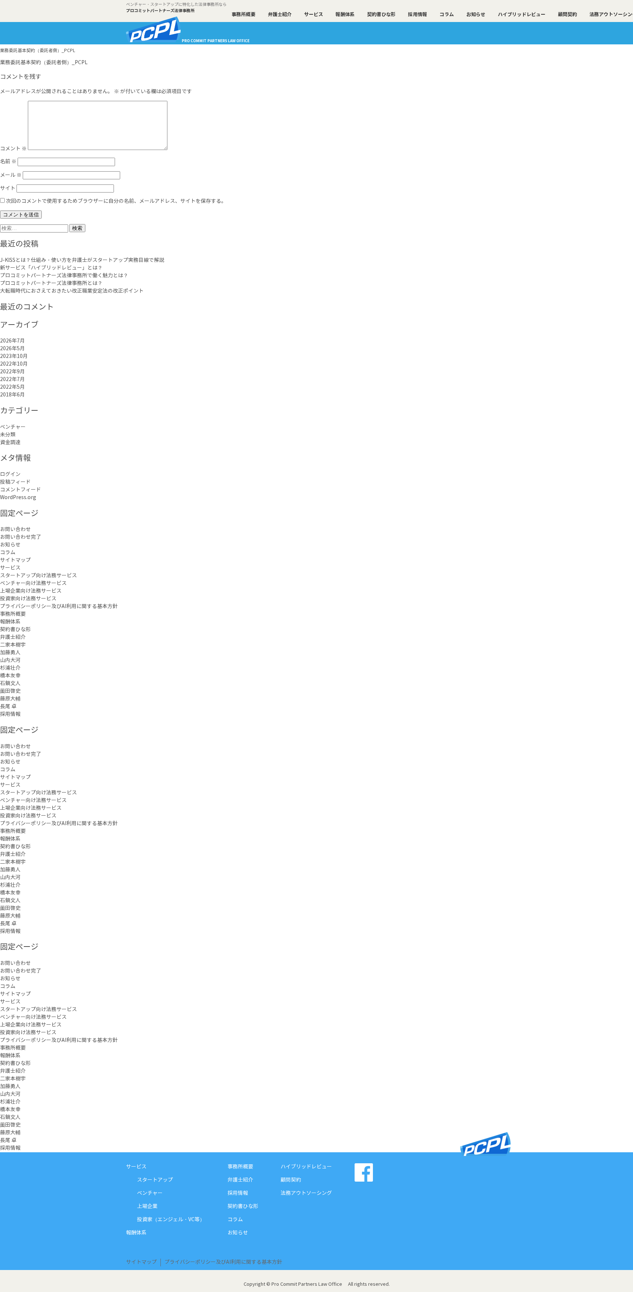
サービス (313, 15)
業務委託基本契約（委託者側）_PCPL (44, 63)
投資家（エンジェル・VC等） (171, 1220)
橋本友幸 (10, 676)
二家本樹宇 (13, 645)
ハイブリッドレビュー (521, 15)
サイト (7, 188)
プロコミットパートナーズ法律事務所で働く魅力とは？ (64, 276)
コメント (13, 148)
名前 (8, 162)
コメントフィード (20, 490)
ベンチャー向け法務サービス (33, 583)
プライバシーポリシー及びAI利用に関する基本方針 (59, 607)
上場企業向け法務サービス (31, 591)
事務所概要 (243, 15)
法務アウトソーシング (306, 1193)
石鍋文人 (10, 684)
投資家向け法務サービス (28, 599)
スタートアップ (155, 1180)
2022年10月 (14, 364)
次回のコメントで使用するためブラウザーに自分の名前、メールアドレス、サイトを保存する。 (116, 201)
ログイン (10, 474)
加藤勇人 (10, 653)
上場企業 (147, 1206)
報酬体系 (345, 15)
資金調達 (10, 443)
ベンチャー (13, 427)
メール (11, 175)
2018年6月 (12, 395)
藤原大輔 (10, 699)
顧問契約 (567, 15)
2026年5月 (12, 349)
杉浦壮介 (10, 668)
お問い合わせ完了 (20, 537)
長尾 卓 (8, 707)
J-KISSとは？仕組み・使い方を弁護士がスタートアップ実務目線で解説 (82, 260)
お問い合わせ (15, 529)
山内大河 (10, 660)
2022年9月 (12, 372)
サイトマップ (15, 560)
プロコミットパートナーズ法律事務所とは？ (51, 283)
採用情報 (417, 15)
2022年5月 (12, 387)
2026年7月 (12, 341)
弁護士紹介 (280, 15)
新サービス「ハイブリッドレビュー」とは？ (51, 268)
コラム (447, 15)
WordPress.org (18, 498)
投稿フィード (15, 482)
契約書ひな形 (381, 15)
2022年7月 (12, 380)
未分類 (7, 435)
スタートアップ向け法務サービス (38, 576)
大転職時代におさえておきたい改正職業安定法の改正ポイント (72, 291)
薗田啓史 (10, 691)
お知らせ (475, 15)
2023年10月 (14, 356)
